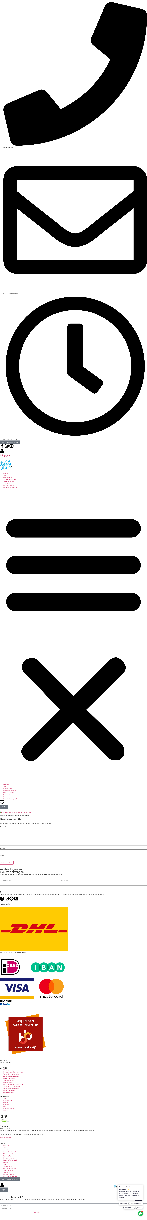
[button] (73, 636)
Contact (6, 1104)
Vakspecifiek (7, 483)
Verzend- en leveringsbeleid (12, 1074)
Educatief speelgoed (10, 487)
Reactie (3, 827)
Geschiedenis (7, 477)
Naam (2, 848)
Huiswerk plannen (9, 485)
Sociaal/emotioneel (9, 479)
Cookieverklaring (8, 1080)
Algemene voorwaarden (11, 1076)
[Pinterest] (11, 446)
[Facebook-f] (2, 446)
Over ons (6, 1102)
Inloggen (5, 455)
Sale (4, 1098)
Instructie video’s (8, 1100)
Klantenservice (8, 1070)
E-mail (2, 855)
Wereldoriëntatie (8, 481)
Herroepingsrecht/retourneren (13, 1072)
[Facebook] (2, 898)
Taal (4, 475)
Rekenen (6, 473)
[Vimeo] (16, 898)
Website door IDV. (5, 1137)
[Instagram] (7, 446)
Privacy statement (9, 1078)
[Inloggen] (2, 451)
